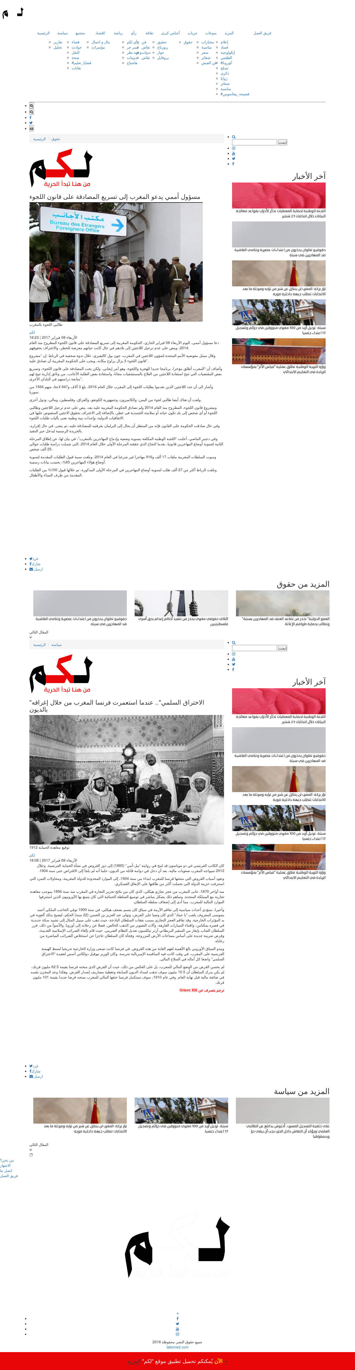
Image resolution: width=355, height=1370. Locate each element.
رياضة (118, 32)
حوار (160, 52)
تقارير (58, 41)
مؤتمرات (98, 47)
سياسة (62, 32)
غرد (35, 558)
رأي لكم (133, 41)
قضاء (76, 41)
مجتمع (80, 32)
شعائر (206, 57)
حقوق (188, 41)
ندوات (146, 52)
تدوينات (132, 57)
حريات (193, 32)
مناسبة (206, 47)
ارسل (38, 568)
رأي (133, 32)
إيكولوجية (228, 52)
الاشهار (5, 1165)
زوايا (224, 78)
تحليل (58, 47)
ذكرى (225, 73)
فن (144, 41)
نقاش (146, 47)
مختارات (207, 41)
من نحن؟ (7, 1160)
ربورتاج (162, 47)
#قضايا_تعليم (81, 62)
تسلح (224, 67)
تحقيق (162, 41)
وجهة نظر (134, 52)
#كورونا (226, 62)
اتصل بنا (6, 1170)
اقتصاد (100, 32)
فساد (224, 47)
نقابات (76, 67)
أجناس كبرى (170, 32)
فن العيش (209, 62)
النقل (76, 52)
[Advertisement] (127, 520)
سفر (204, 52)
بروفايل (163, 57)
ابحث (283, 142)
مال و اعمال (100, 41)
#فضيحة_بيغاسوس (235, 93)
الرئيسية (43, 32)
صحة (75, 57)
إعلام (224, 41)
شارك (36, 563)
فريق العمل (262, 32)
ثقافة (149, 32)
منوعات (211, 32)
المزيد (229, 32)
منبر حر (133, 47)
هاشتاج (132, 62)
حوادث (77, 47)
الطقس (226, 57)
